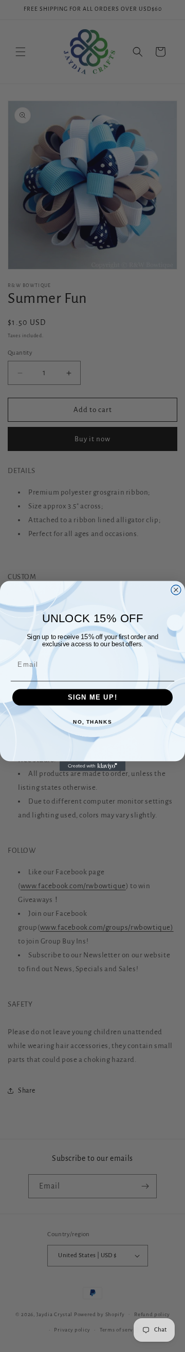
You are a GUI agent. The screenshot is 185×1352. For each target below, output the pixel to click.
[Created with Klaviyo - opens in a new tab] (92, 766)
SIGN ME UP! (93, 697)
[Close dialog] (176, 590)
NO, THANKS (92, 722)
